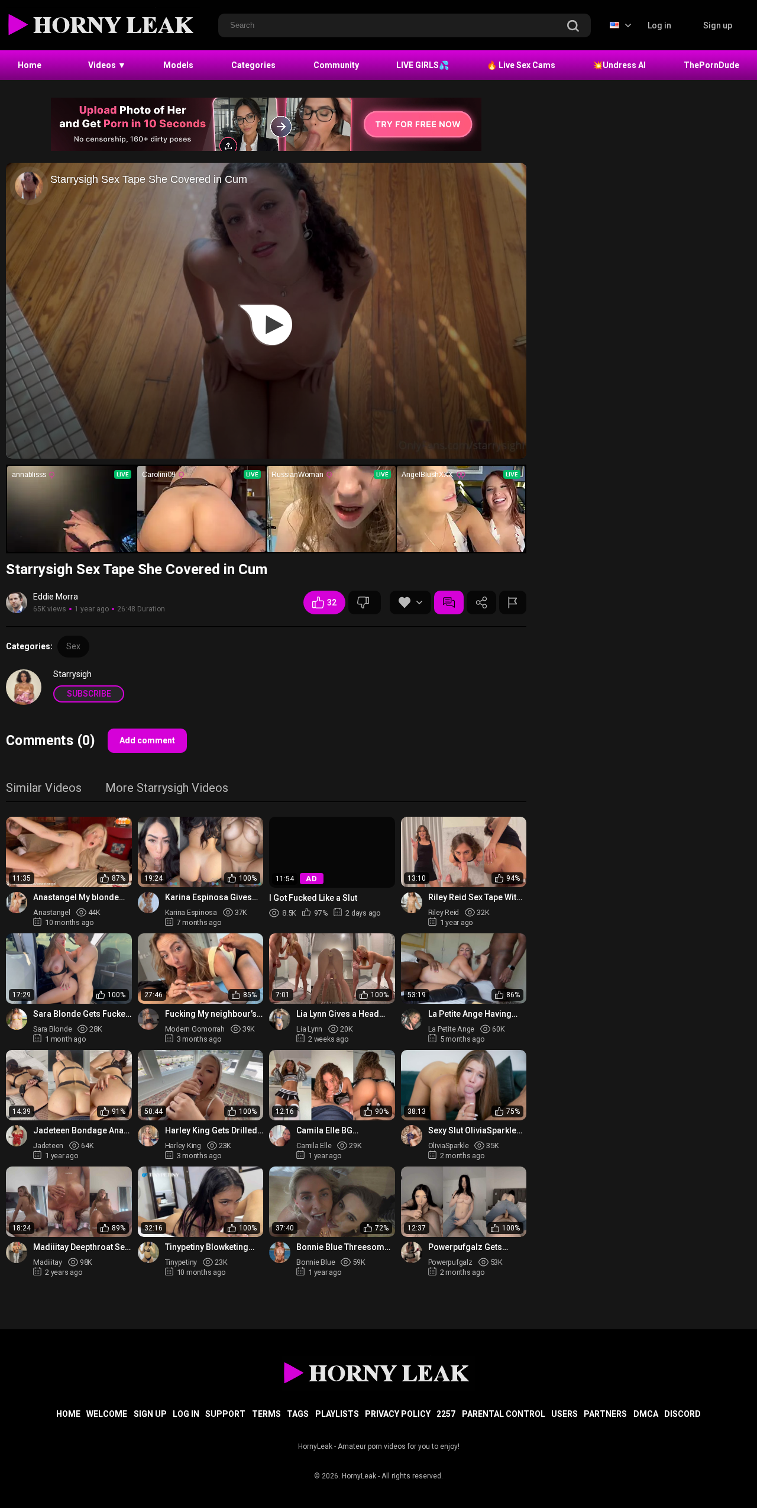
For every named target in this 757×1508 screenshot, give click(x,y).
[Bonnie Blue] (279, 1252)
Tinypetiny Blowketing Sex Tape (206, 1247)
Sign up (717, 25)
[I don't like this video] (364, 602)
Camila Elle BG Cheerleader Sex (328, 1131)
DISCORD (682, 1414)
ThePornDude (711, 65)
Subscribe (89, 693)
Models (178, 65)
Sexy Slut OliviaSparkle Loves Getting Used (472, 1131)
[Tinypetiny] (148, 1252)
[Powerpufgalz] (411, 1252)
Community (336, 65)
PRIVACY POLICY (398, 1414)
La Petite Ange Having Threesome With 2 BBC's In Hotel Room (475, 1014)
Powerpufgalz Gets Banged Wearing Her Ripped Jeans (468, 1247)
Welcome (106, 1414)
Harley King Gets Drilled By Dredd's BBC (211, 1131)
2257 (445, 1414)
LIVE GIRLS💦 (422, 65)
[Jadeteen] (16, 1135)
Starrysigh (72, 674)
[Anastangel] (16, 902)
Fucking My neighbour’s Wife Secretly (211, 1014)
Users (564, 1414)
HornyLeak (359, 1476)
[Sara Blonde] (16, 1019)
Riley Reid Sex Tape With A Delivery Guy (474, 897)
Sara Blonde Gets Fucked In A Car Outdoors (82, 1014)
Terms (266, 1414)
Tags (298, 1414)
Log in (659, 25)
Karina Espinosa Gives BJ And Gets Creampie (208, 897)
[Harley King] (148, 1135)
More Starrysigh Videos (166, 788)
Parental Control (503, 1414)
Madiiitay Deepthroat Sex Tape (81, 1247)
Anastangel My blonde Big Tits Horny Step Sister (82, 897)
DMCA (645, 1414)
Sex (73, 646)
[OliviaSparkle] (411, 1135)
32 (332, 602)
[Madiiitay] (16, 1252)
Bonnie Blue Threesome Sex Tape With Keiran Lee (344, 1247)
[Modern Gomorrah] (148, 1019)
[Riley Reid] (411, 902)
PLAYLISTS (337, 1414)
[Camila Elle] (279, 1135)
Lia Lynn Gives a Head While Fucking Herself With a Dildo (338, 1014)
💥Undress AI (619, 65)
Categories (253, 65)
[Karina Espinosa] (148, 902)
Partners (605, 1414)
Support (225, 1414)
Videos (107, 65)
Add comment (147, 740)
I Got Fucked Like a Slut (313, 897)
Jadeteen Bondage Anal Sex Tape (79, 1131)
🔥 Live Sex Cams (521, 65)
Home (29, 65)
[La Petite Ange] (411, 1019)
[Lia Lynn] (279, 1019)
